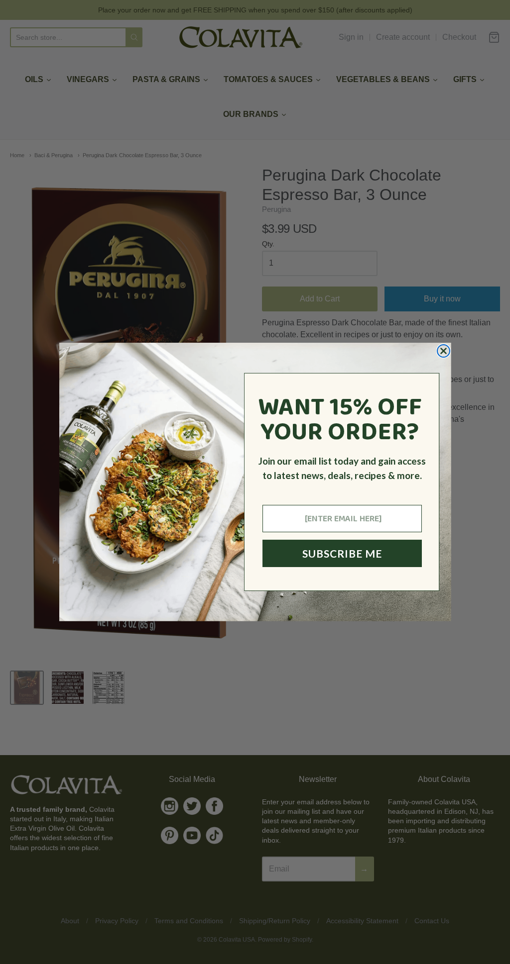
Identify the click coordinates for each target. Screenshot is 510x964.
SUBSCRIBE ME (342, 553)
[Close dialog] (443, 351)
